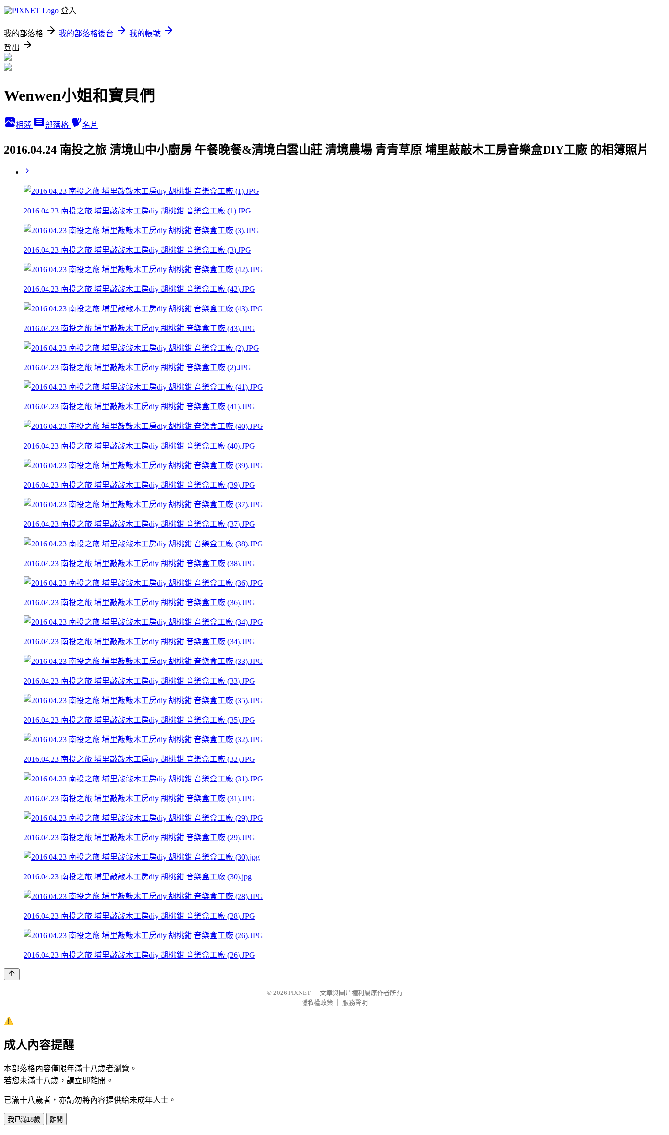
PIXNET (299, 992)
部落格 (58, 125)
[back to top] (12, 974)
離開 (56, 1119)
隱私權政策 (317, 1002)
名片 (90, 125)
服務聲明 (355, 1002)
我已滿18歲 (24, 1119)
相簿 (24, 125)
